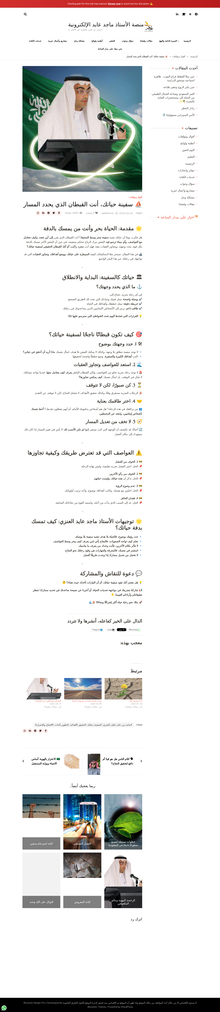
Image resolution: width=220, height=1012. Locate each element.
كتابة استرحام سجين (41, 843)
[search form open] (25, 14)
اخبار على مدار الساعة (177, 217)
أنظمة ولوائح (97, 41)
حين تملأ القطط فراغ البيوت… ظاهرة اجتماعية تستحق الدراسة (174, 78)
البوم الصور (188, 150)
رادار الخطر (188, 108)
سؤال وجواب (127, 41)
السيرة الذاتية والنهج (168, 41)
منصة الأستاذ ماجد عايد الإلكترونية (106, 24)
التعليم (112, 41)
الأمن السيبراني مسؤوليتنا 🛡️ (178, 115)
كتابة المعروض (82, 902)
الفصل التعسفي (82, 843)
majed (139, 213)
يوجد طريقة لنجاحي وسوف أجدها (87, 700)
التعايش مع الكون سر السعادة (48, 700)
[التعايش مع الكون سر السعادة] (42, 688)
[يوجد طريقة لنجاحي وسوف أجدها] (83, 688)
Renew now (114, 3)
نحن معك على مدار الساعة (110, 48)
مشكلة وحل (79, 41)
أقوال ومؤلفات (135, 197)
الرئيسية (187, 41)
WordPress (127, 1007)
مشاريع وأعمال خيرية (57, 41)
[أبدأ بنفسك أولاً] (123, 688)
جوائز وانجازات (186, 170)
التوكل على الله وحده (41, 902)
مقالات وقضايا (146, 41)
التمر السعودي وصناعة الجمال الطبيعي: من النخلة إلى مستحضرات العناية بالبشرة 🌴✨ (173, 97)
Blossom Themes (97, 1007)
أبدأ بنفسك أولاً (135, 700)
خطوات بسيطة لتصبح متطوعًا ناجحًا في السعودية (123, 843)
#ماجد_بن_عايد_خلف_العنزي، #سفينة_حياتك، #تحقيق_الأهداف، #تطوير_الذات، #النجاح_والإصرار (84, 725)
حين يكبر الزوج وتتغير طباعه (179, 87)
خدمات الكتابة (35, 41)
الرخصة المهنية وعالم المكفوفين (123, 902)
